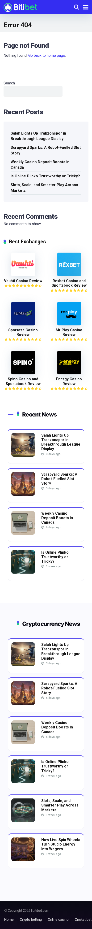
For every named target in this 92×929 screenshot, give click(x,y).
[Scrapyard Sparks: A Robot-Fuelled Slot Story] (23, 494)
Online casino (58, 919)
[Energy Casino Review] (69, 373)
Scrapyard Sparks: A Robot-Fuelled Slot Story (46, 150)
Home (9, 919)
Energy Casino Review (69, 381)
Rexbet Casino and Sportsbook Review (69, 283)
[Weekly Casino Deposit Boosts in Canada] (23, 533)
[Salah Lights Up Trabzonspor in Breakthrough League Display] (23, 455)
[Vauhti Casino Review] (23, 275)
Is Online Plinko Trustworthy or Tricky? (45, 176)
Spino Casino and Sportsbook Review (23, 381)
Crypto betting (31, 919)
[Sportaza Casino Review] (23, 324)
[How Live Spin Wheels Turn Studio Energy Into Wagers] (23, 860)
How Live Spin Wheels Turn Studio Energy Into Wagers (60, 844)
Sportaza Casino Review (23, 332)
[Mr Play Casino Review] (69, 324)
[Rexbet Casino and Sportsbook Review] (69, 275)
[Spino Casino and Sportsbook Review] (23, 373)
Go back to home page (46, 55)
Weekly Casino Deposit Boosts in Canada (40, 165)
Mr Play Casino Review (69, 332)
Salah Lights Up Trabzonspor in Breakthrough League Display (38, 136)
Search (9, 83)
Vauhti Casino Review (23, 281)
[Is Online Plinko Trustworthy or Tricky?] (23, 572)
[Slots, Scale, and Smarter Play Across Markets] (23, 821)
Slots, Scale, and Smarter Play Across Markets (44, 188)
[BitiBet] (20, 6)
